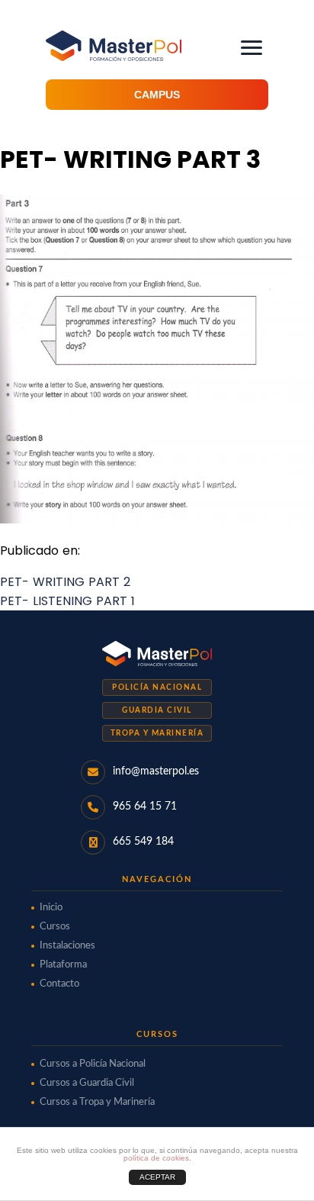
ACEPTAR (157, 1177)
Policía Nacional (157, 687)
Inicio (51, 908)
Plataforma (63, 965)
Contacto (59, 984)
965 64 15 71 (145, 806)
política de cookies (156, 1158)
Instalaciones (67, 946)
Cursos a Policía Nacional (93, 1064)
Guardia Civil (157, 710)
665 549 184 (143, 841)
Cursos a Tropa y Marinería (97, 1102)
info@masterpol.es (156, 771)
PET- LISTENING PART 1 (67, 601)
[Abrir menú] (251, 47)
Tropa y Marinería (157, 733)
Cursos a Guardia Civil (87, 1083)
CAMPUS (157, 95)
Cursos (55, 927)
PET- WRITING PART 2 (65, 582)
